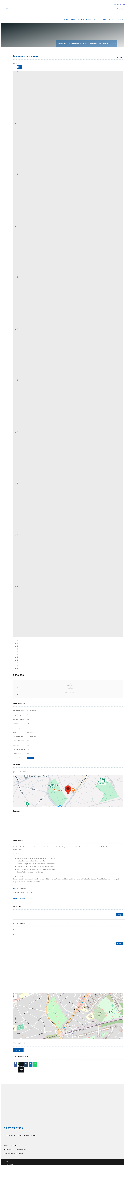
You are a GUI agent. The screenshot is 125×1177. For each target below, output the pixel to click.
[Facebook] (15, 1064)
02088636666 (13, 1145)
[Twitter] (21, 1067)
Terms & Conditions (11, 1172)
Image (120, 915)
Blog (7, 1161)
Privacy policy (10, 1167)
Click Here (18, 1050)
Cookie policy (10, 1170)
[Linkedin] (30, 1064)
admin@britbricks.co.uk (15, 1153)
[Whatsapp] (35, 1064)
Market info (30, 758)
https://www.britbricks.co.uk (18, 1149)
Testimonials (9, 1164)
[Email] (26, 1064)
